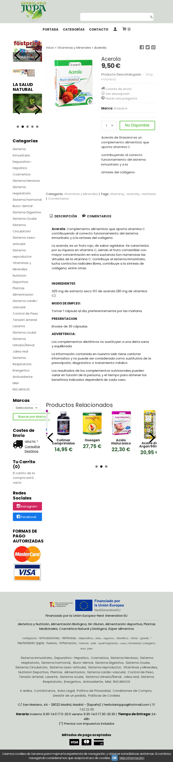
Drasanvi (120, 108)
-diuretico (121, 638)
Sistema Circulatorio (22, 228)
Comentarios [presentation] (98, 216)
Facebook (28, 517)
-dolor (133, 638)
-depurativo (85, 638)
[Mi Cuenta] (115, 29)
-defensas (68, 638)
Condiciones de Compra (132, 690)
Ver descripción (117, 94)
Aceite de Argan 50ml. (149, 444)
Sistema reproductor (22, 253)
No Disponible (137, 125)
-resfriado (148, 194)
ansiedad (134, 643)
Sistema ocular (24, 332)
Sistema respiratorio (22, 190)
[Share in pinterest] (153, 47)
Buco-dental (22, 206)
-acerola (132, 194)
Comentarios (58, 198)
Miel (16, 383)
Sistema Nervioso (26, 180)
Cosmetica (21, 174)
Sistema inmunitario (21, 152)
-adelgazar (28, 638)
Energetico (21, 370)
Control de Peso (25, 313)
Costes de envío (118, 89)
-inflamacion (67, 643)
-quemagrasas (107, 643)
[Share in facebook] (142, 47)
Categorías (74, 29)
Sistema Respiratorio (22, 360)
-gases (144, 638)
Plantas (18, 288)
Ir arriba (26, 690)
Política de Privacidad (94, 690)
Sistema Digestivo (27, 212)
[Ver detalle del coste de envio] (19, 444)
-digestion (108, 638)
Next (38, 55)
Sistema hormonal (27, 199)
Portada (50, 29)
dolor (83, 648)
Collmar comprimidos (63, 442)
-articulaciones (48, 638)
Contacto (98, 29)
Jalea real (20, 351)
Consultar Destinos (32, 449)
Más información (132, 758)
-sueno (123, 643)
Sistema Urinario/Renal (23, 342)
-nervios (83, 643)
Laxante (19, 326)
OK (114, 758)
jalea (90, 648)
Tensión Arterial (25, 320)
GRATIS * (31, 441)
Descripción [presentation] (65, 216)
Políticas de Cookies (104, 695)
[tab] (63, 216)
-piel (93, 643)
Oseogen (92, 440)
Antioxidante (23, 376)
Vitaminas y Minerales (22, 266)
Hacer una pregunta (121, 98)
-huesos (51, 643)
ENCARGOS (21, 389)
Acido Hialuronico (121, 442)
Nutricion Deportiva (20, 278)
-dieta (97, 638)
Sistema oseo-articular (24, 240)
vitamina (117, 194)
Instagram (29, 506)
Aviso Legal (66, 690)
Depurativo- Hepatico (22, 164)
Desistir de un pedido (69, 695)
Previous (17, 55)
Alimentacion (23, 294)
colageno (148, 643)
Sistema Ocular (25, 218)
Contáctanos (44, 690)
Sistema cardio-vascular (25, 304)
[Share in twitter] (148, 47)
